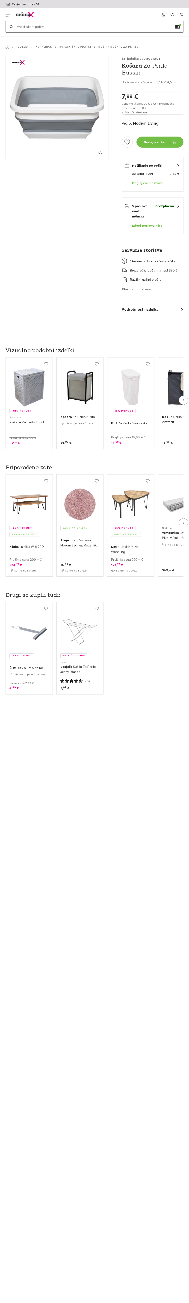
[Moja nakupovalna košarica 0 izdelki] (181, 14)
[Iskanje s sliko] (177, 26)
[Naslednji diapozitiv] (183, 400)
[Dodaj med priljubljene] (127, 142)
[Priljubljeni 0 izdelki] (172, 14)
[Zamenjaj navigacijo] (8, 14)
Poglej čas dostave (147, 183)
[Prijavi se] (163, 14)
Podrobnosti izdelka (140, 309)
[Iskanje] (11, 26)
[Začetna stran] (7, 47)
